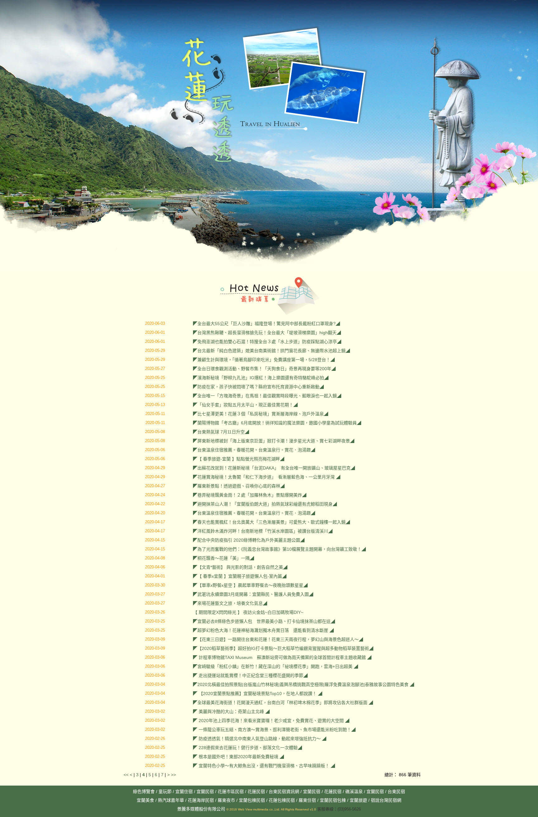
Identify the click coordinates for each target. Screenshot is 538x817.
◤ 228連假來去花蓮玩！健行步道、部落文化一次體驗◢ (247, 747)
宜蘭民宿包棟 (333, 800)
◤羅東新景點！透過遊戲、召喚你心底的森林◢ (239, 485)
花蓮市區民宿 (231, 791)
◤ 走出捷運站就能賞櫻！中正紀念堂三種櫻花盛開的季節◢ (250, 675)
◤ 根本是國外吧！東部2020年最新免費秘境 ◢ (238, 756)
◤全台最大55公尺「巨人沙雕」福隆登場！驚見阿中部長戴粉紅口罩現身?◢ (266, 323)
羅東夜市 (227, 800)
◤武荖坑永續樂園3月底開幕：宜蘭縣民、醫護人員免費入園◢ (253, 594)
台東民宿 (396, 791)
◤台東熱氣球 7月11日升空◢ (221, 431)
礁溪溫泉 (354, 791)
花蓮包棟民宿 (282, 800)
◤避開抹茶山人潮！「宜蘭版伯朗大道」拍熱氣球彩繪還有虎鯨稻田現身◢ (265, 504)
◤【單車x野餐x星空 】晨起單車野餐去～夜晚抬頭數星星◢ (250, 585)
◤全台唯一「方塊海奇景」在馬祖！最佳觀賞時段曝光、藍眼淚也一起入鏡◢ (267, 395)
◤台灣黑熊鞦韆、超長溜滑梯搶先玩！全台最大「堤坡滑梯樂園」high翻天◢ (267, 332)
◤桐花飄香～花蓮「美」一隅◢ (223, 558)
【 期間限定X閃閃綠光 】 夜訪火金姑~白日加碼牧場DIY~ (248, 612)
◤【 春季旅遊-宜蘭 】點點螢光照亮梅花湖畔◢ (238, 458)
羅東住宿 (307, 800)
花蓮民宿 (256, 791)
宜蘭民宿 (205, 791)
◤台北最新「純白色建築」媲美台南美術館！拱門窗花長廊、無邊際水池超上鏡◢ (271, 350)
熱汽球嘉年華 (171, 800)
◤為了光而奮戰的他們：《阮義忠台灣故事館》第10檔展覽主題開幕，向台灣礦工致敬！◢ (279, 549)
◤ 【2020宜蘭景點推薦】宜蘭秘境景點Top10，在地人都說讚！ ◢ (257, 693)
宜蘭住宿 (184, 791)
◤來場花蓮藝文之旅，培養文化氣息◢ (230, 603)
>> (173, 774)
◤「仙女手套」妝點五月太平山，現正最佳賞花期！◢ (245, 404)
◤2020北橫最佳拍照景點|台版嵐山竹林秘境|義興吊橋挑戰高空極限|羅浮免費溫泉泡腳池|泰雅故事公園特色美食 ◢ (303, 684)
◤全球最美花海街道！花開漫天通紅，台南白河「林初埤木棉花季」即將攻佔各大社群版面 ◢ (283, 702)
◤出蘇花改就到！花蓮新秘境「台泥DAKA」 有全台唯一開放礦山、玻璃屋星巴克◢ (274, 467)
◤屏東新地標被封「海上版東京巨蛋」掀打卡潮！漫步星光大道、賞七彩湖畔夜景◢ (273, 440)
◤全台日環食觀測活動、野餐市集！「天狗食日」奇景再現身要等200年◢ (264, 368)
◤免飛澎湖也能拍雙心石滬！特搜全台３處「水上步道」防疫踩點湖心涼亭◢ (267, 341)
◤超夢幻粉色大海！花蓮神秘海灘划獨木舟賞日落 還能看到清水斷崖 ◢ (263, 630)
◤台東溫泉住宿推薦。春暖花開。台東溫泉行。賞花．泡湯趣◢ (254, 449)
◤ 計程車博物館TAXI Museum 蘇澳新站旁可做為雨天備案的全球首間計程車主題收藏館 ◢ (282, 657)
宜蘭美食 (145, 800)
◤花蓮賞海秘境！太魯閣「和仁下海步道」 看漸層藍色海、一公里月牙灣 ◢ (266, 476)
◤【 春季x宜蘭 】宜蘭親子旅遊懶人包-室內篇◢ (239, 576)
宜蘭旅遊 (357, 800)
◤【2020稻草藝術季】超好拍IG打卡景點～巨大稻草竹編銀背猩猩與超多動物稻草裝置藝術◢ (283, 648)
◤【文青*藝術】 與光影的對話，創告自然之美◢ (240, 567)
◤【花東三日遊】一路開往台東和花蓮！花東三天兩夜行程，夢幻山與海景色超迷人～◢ (278, 639)
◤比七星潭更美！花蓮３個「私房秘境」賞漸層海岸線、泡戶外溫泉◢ (260, 413)
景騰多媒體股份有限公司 (201, 808)
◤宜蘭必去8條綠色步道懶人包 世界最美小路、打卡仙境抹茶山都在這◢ (264, 621)
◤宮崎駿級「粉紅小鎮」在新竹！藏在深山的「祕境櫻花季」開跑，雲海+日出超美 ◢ (275, 666)
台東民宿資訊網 (284, 791)
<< (127, 774)
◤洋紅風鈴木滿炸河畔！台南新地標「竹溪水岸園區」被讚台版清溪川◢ (263, 531)
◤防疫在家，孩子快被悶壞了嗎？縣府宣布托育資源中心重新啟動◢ (258, 386)
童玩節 (165, 791)
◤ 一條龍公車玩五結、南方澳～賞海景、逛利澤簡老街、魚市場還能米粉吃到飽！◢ (274, 729)
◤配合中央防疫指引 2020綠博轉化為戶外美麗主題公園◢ (248, 540)
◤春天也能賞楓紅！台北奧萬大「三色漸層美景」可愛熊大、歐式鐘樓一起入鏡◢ (271, 522)
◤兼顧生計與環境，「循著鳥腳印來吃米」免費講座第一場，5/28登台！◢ (264, 359)
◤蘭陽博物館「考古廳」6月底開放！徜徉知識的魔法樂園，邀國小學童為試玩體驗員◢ (277, 422)
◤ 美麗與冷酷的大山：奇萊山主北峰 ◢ (231, 711)
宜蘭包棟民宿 (252, 800)
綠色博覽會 (144, 791)
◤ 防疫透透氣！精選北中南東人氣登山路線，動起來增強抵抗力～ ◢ (259, 738)
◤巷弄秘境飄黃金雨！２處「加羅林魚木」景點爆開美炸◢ (249, 495)
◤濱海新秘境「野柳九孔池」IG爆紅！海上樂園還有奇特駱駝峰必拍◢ (260, 377)
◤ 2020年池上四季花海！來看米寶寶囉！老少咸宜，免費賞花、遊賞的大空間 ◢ (271, 720)
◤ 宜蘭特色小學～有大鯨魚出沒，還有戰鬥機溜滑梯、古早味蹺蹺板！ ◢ (264, 765)
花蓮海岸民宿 (201, 800)
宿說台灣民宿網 (386, 800)
